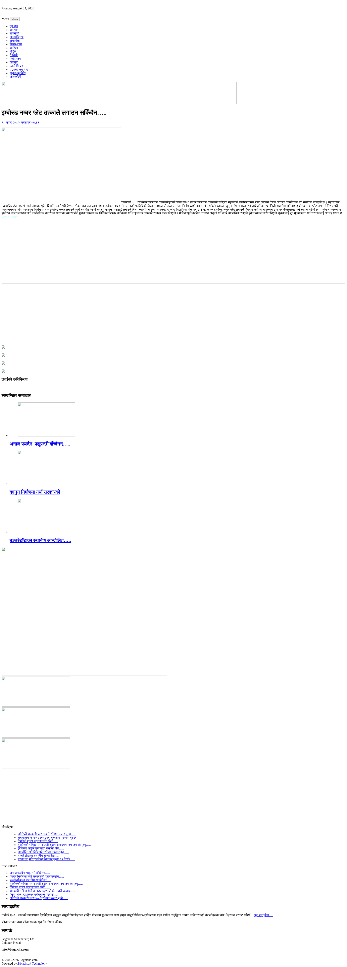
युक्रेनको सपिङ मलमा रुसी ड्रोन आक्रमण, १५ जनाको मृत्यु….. (54, 844)
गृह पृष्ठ (14, 26)
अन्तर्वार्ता (15, 40)
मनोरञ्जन (15, 58)
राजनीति (14, 33)
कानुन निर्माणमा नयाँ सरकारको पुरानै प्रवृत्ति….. (37, 876)
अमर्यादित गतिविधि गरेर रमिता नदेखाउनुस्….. (43, 852)
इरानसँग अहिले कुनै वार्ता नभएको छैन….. (41, 848)
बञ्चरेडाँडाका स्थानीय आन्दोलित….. (40, 540)
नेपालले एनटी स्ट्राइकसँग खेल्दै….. (38, 841)
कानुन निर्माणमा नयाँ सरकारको (35, 492)
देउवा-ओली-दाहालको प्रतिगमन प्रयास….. (34, 894)
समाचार (14, 29)
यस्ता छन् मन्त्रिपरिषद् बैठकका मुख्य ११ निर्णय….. (46, 859)
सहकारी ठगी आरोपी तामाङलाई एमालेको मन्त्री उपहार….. (42, 891)
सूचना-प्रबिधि (18, 73)
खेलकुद (14, 62)
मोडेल (13, 51)
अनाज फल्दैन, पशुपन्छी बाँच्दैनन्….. (40, 443)
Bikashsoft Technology (32, 963)
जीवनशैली (15, 76)
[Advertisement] (173, 250)
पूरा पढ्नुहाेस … (263, 915)
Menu (14, 19)
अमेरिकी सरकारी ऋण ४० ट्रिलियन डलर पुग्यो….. (47, 834)
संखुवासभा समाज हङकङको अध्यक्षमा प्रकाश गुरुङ (47, 837)
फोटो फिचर (16, 66)
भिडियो (14, 55)
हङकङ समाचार (19, 69)
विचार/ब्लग (16, 44)
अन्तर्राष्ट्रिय (16, 37)
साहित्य (14, 48)
